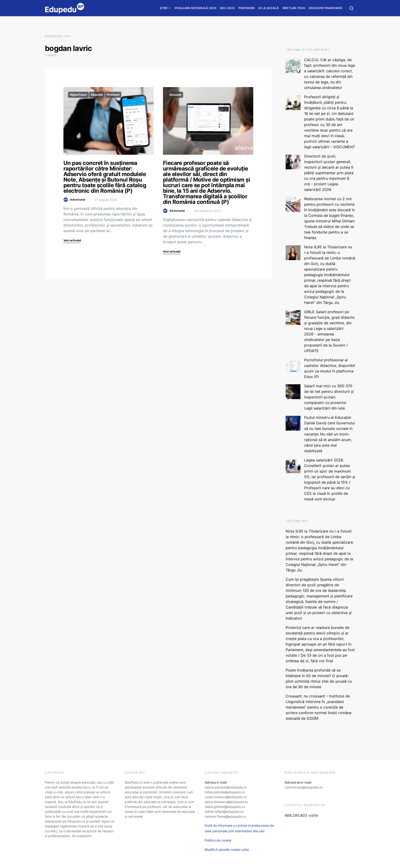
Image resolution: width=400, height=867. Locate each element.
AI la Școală (268, 8)
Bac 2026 (227, 8)
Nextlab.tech (294, 8)
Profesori (246, 8)
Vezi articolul (72, 240)
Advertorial (77, 199)
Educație (97, 94)
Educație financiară (325, 8)
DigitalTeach (78, 94)
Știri (163, 8)
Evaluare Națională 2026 (195, 8)
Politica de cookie (218, 840)
